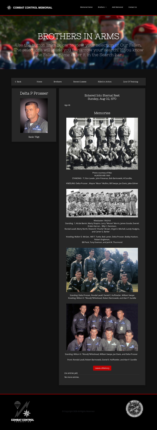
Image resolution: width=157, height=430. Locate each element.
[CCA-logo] (134, 401)
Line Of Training (130, 82)
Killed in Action (105, 82)
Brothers (58, 82)
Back (18, 81)
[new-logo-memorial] (29, 5)
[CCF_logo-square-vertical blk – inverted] (22, 401)
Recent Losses (79, 82)
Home (39, 82)
